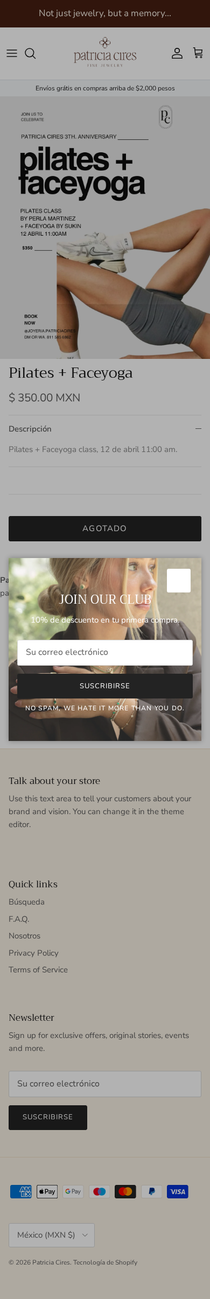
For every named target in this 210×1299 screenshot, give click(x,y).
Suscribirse (105, 686)
